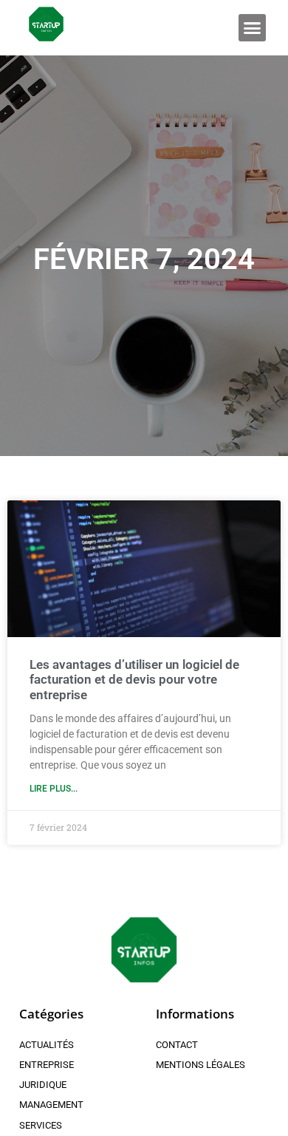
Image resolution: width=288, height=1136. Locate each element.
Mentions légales (200, 1064)
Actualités (46, 1044)
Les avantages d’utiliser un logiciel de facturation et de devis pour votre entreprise (134, 679)
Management (51, 1104)
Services (40, 1125)
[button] (253, 28)
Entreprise (46, 1064)
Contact (177, 1044)
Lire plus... (54, 788)
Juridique (42, 1084)
